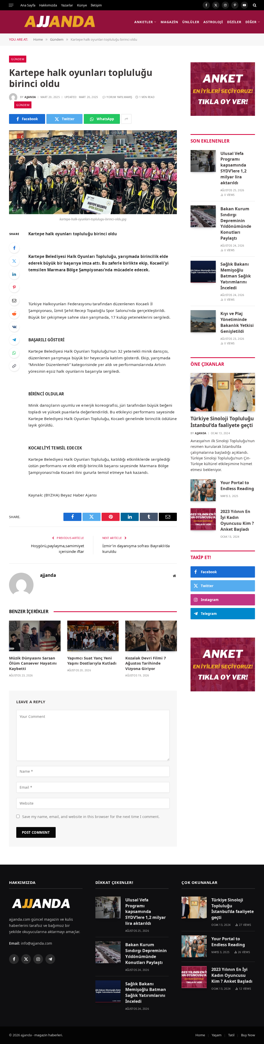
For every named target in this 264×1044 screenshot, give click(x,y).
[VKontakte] (14, 326)
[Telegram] (14, 340)
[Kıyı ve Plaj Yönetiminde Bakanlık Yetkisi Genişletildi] (203, 321)
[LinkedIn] (14, 274)
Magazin (169, 22)
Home (200, 1035)
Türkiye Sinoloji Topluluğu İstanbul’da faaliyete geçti (222, 422)
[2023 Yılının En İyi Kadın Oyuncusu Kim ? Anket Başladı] (203, 519)
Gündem (17, 59)
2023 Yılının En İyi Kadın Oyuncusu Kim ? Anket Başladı (237, 520)
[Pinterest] (14, 287)
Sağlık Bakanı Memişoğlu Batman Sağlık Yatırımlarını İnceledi (235, 276)
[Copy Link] (14, 366)
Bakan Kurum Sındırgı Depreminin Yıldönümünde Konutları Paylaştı (235, 223)
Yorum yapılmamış (119, 97)
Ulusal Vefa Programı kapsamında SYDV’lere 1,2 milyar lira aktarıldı (233, 168)
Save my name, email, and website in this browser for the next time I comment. (91, 816)
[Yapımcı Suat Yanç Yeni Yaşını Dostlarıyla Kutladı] (93, 636)
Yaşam (216, 1035)
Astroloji (213, 22)
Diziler (234, 22)
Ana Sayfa (27, 5)
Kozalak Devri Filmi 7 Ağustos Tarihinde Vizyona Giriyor (145, 663)
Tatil (231, 1035)
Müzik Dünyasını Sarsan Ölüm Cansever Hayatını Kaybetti (33, 663)
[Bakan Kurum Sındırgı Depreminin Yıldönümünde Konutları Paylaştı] (203, 216)
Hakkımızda (48, 5)
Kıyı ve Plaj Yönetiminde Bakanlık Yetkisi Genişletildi (237, 322)
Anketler (143, 22)
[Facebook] (14, 248)
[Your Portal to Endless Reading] (203, 490)
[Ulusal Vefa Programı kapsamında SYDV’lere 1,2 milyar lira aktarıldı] (203, 161)
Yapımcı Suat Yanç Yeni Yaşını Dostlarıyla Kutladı (92, 660)
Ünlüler (190, 22)
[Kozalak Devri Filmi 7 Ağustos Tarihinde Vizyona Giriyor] (151, 636)
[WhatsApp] (14, 353)
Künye (82, 5)
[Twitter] (14, 261)
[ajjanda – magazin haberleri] (65, 21)
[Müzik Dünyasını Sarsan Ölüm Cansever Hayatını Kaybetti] (35, 636)
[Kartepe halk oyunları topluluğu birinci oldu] (93, 172)
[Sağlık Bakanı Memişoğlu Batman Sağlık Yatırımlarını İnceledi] (203, 272)
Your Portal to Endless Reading (237, 485)
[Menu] (11, 5)
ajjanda (30, 97)
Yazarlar (67, 5)
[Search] (254, 5)
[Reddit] (14, 313)
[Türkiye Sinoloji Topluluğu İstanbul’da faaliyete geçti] (223, 392)
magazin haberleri (48, 1035)
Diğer (250, 22)
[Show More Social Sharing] (126, 119)
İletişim (96, 5)
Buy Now (248, 1035)
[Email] (14, 300)
